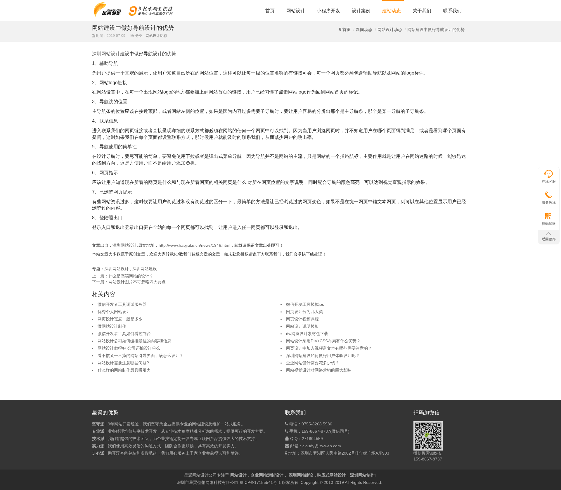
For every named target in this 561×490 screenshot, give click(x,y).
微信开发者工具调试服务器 (122, 304)
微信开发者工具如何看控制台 (124, 333)
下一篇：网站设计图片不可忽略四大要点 (129, 281)
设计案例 (361, 10)
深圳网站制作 (362, 475)
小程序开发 (328, 10)
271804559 (312, 438)
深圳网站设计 (106, 53)
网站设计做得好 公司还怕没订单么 (129, 348)
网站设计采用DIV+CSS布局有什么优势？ (323, 341)
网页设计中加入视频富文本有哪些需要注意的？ (329, 348)
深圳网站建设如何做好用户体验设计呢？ (323, 355)
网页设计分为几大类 (304, 311)
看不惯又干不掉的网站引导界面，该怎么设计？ (140, 355)
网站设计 (295, 10)
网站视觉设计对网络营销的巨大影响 (319, 370)
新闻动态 (364, 29)
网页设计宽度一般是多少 (120, 319)
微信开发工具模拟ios (305, 304)
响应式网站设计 (331, 475)
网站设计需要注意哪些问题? (123, 362)
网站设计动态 (390, 29)
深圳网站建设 (144, 268)
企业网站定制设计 (267, 475)
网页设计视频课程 (302, 319)
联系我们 (452, 10)
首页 (270, 10)
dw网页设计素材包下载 (307, 333)
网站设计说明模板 (302, 326)
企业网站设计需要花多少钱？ (312, 362)
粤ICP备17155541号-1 (260, 482)
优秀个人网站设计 (114, 311)
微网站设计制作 (112, 326)
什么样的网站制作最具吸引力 (124, 370)
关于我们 (422, 10)
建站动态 (391, 10)
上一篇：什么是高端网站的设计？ (122, 276)
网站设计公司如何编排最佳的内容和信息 (134, 341)
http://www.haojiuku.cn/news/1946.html (194, 245)
